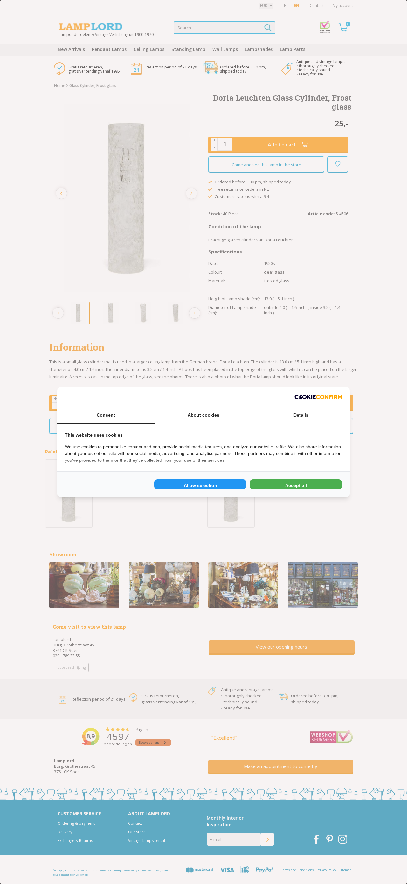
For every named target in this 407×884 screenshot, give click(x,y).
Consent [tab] (106, 414)
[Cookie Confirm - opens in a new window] (318, 397)
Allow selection (200, 485)
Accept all (296, 485)
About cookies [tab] (203, 414)
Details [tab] (300, 414)
